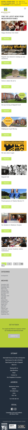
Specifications (14, 370)
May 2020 (3, 298)
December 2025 (5, 284)
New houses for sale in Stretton (14, 360)
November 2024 (5, 286)
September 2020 (5, 296)
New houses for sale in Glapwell (14, 362)
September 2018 (5, 314)
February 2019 (4, 308)
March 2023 (4, 288)
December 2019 (5, 301)
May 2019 (3, 307)
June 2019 (3, 305)
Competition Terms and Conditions (14, 412)
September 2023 (5, 287)
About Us (14, 364)
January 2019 (4, 310)
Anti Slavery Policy (14, 414)
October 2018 (4, 312)
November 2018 (5, 311)
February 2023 (4, 290)
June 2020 (3, 297)
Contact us (14, 336)
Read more (6, 38)
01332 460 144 (15, 399)
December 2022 (5, 291)
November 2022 (5, 293)
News (14, 372)
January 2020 (4, 300)
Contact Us (14, 375)
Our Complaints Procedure (14, 377)
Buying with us (14, 368)
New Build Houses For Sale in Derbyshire (14, 358)
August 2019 (4, 304)
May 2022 (3, 294)
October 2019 (4, 303)
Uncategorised (4, 275)
